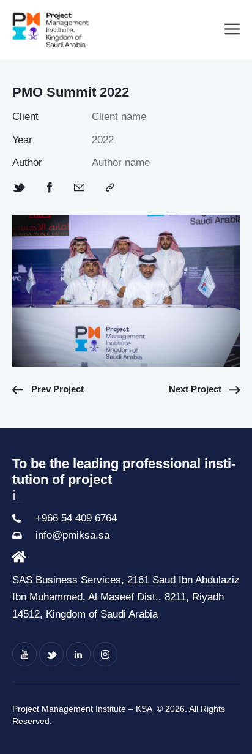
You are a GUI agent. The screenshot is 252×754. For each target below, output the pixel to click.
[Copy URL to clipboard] (110, 188)
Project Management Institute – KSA (83, 709)
